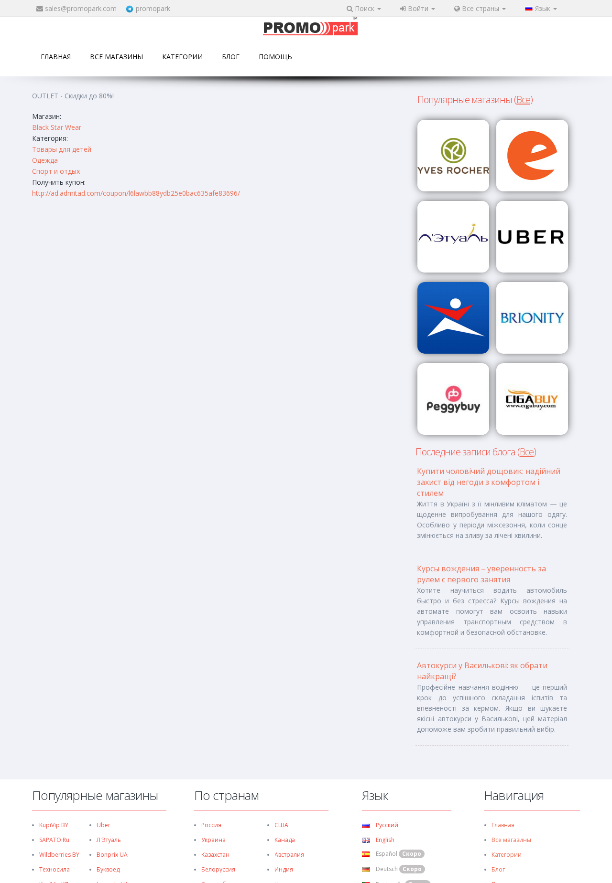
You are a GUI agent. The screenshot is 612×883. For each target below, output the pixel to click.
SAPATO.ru (54, 840)
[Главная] (310, 27)
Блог (231, 56)
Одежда (45, 160)
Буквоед (108, 869)
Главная (56, 56)
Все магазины (116, 56)
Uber (103, 825)
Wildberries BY (59, 855)
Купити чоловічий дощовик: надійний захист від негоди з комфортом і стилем (488, 482)
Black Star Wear (56, 127)
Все (523, 99)
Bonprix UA (112, 855)
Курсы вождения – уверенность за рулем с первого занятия (481, 574)
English (384, 840)
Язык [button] (543, 8)
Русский (386, 825)
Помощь (275, 56)
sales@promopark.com (81, 8)
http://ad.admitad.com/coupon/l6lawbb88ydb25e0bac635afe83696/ (136, 193)
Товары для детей (61, 149)
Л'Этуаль (109, 840)
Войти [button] (418, 8)
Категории (182, 56)
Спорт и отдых (56, 171)
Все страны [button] (480, 8)
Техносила (54, 869)
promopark (153, 8)
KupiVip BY (53, 825)
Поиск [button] (364, 8)
